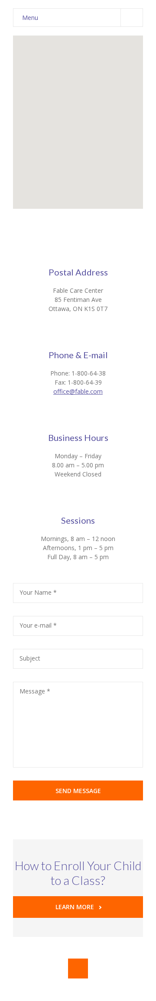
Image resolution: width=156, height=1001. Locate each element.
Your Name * (38, 592)
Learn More (74, 907)
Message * (35, 691)
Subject (30, 658)
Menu (30, 17)
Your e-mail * (38, 625)
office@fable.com (78, 391)
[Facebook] (78, 968)
